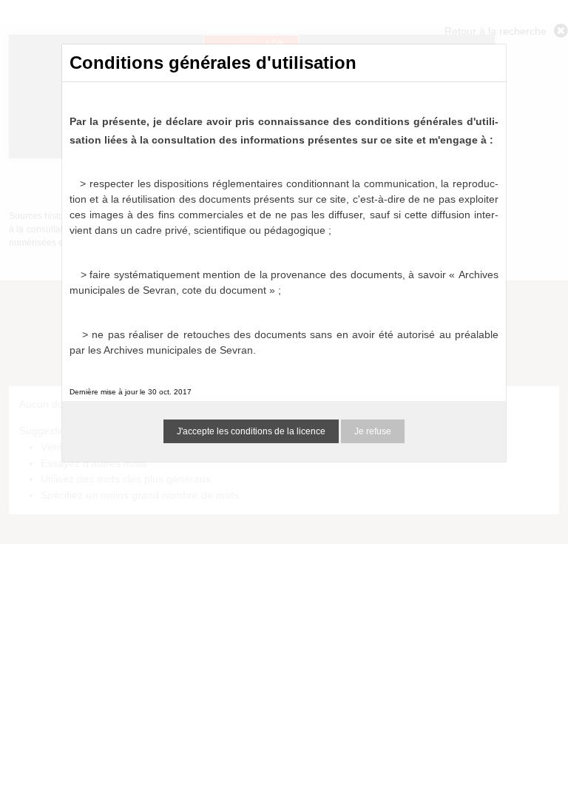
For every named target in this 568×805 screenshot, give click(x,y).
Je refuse (372, 431)
